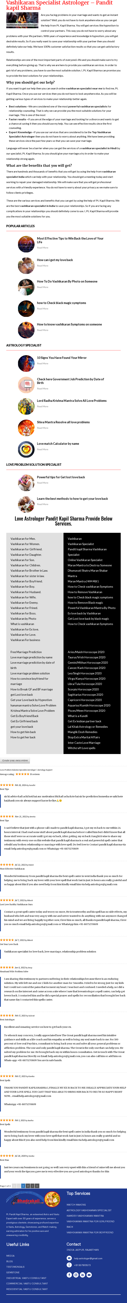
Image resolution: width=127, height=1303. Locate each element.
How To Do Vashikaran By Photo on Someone (67, 281)
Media (10, 1255)
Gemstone (13, 1272)
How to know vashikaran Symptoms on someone (69, 324)
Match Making (76, 1204)
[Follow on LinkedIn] (82, 1275)
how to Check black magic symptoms (61, 303)
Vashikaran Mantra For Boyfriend (90, 1232)
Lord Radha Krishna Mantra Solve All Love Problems (72, 400)
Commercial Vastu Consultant (27, 1283)
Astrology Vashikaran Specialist (89, 1210)
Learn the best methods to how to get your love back (72, 498)
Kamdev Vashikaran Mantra (85, 1215)
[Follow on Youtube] (89, 1275)
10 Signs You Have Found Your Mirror (62, 357)
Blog (9, 1261)
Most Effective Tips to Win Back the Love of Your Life (70, 240)
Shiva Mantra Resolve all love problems (63, 422)
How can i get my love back (55, 260)
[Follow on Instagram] (76, 1275)
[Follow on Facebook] (69, 1275)
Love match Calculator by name (58, 443)
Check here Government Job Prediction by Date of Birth (70, 381)
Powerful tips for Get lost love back (61, 477)
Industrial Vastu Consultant (26, 1278)
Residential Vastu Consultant (27, 1289)
